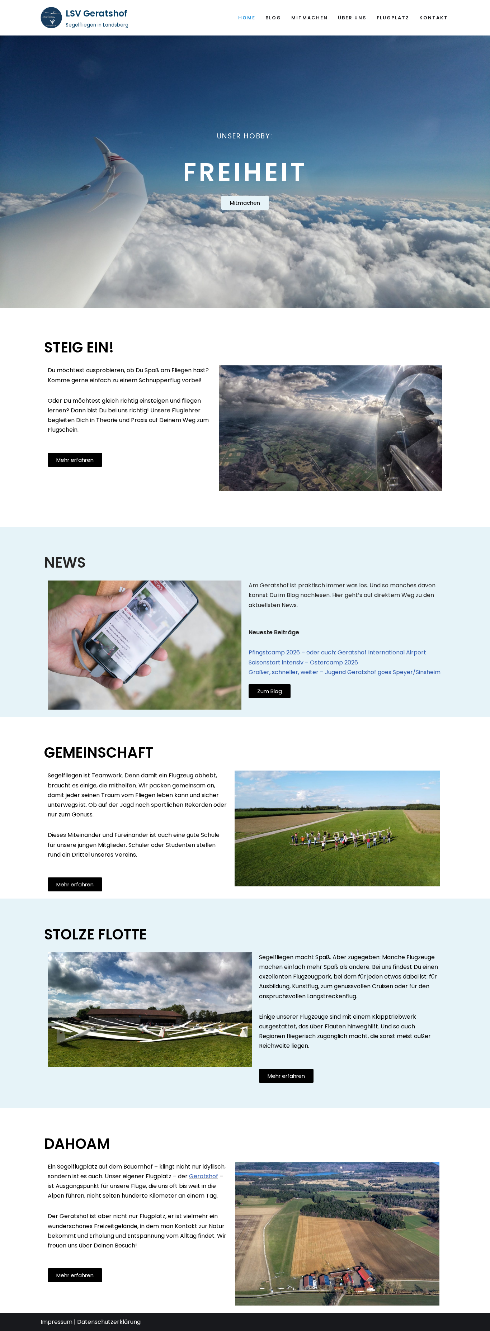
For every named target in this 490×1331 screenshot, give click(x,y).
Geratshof (203, 1176)
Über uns (352, 17)
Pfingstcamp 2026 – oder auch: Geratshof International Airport (337, 652)
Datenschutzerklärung (109, 1322)
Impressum (56, 1322)
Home (246, 17)
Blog (273, 17)
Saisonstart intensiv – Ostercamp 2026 (303, 662)
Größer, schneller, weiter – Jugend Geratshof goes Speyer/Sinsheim (344, 672)
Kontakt (433, 17)
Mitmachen (309, 17)
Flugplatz (393, 17)
